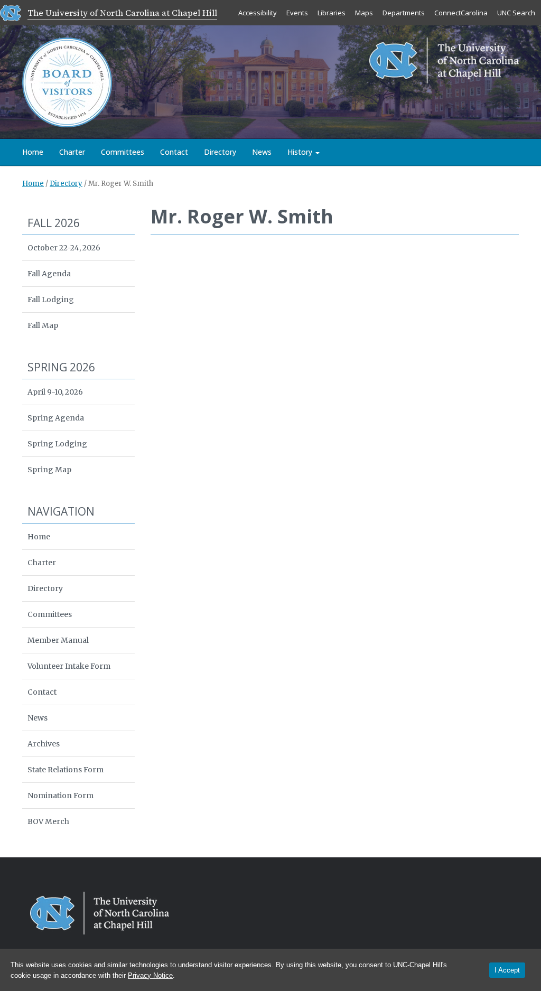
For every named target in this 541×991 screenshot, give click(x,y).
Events (297, 12)
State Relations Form (65, 769)
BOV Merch (48, 821)
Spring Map (49, 469)
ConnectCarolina (461, 12)
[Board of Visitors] (67, 81)
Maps (364, 12)
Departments (404, 12)
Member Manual (58, 640)
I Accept (507, 970)
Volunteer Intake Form (68, 666)
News (262, 152)
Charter (72, 152)
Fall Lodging (50, 299)
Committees (122, 152)
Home (32, 152)
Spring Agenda (55, 418)
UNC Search (516, 12)
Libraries (332, 12)
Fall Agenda (49, 273)
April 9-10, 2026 (55, 392)
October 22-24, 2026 (63, 248)
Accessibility (257, 12)
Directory (220, 152)
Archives (43, 744)
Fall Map (42, 325)
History (300, 152)
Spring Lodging (57, 443)
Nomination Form (60, 795)
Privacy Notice (150, 975)
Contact (174, 152)
